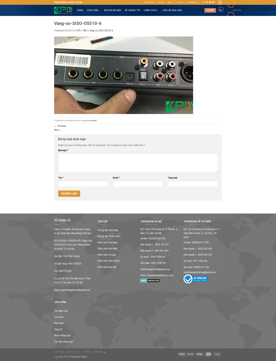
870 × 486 (82, 30)
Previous (60, 125)
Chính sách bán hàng (107, 242)
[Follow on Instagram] (207, 2)
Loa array (58, 316)
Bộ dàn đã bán (112, 10)
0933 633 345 (205, 248)
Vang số (58, 329)
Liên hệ (160, 2)
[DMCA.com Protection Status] (150, 280)
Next (58, 129)
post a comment (90, 120)
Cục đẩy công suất (63, 341)
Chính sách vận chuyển (108, 260)
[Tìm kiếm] (220, 10)
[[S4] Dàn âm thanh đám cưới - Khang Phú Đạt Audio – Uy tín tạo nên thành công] (63, 10)
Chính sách (150, 10)
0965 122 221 (162, 244)
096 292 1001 (162, 250)
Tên (60, 178)
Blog (170, 2)
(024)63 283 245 (157, 238)
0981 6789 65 (158, 263)
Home (80, 10)
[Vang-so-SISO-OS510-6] (123, 75)
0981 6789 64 (158, 256)
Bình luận (63, 150)
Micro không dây (62, 335)
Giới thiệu (149, 2)
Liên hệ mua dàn (172, 10)
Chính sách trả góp (106, 254)
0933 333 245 (205, 254)
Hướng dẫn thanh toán (108, 236)
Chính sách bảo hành (107, 248)
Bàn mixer (59, 323)
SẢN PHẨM (92, 10)
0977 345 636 (200, 260)
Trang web (172, 178)
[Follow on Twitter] (210, 2)
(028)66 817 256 (200, 242)
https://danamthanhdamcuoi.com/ (157, 275)
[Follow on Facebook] (204, 2)
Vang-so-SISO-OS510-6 (101, 30)
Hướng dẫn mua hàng (107, 230)
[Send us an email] (213, 2)
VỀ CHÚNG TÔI (132, 10)
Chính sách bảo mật (107, 267)
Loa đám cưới (61, 310)
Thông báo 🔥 (194, 2)
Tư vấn (178, 2)
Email (116, 178)
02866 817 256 (201, 267)
